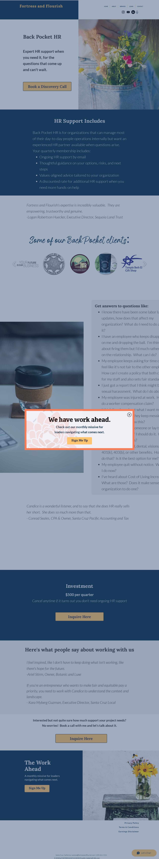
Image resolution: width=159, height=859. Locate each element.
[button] (129, 415)
